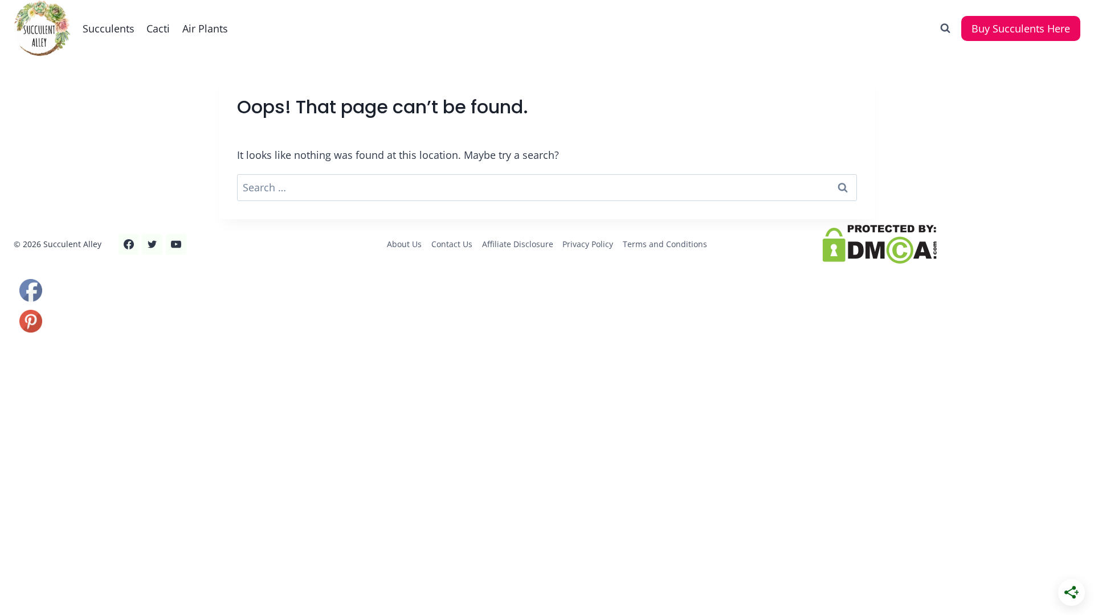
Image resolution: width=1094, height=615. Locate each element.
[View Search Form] (945, 28)
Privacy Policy (587, 244)
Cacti (158, 28)
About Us (404, 244)
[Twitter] (152, 244)
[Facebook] (129, 244)
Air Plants (205, 28)
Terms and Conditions (665, 244)
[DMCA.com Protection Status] (951, 244)
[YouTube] (176, 244)
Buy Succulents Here (1020, 28)
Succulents (108, 28)
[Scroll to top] (29, 568)
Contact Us (451, 244)
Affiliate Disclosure (517, 244)
